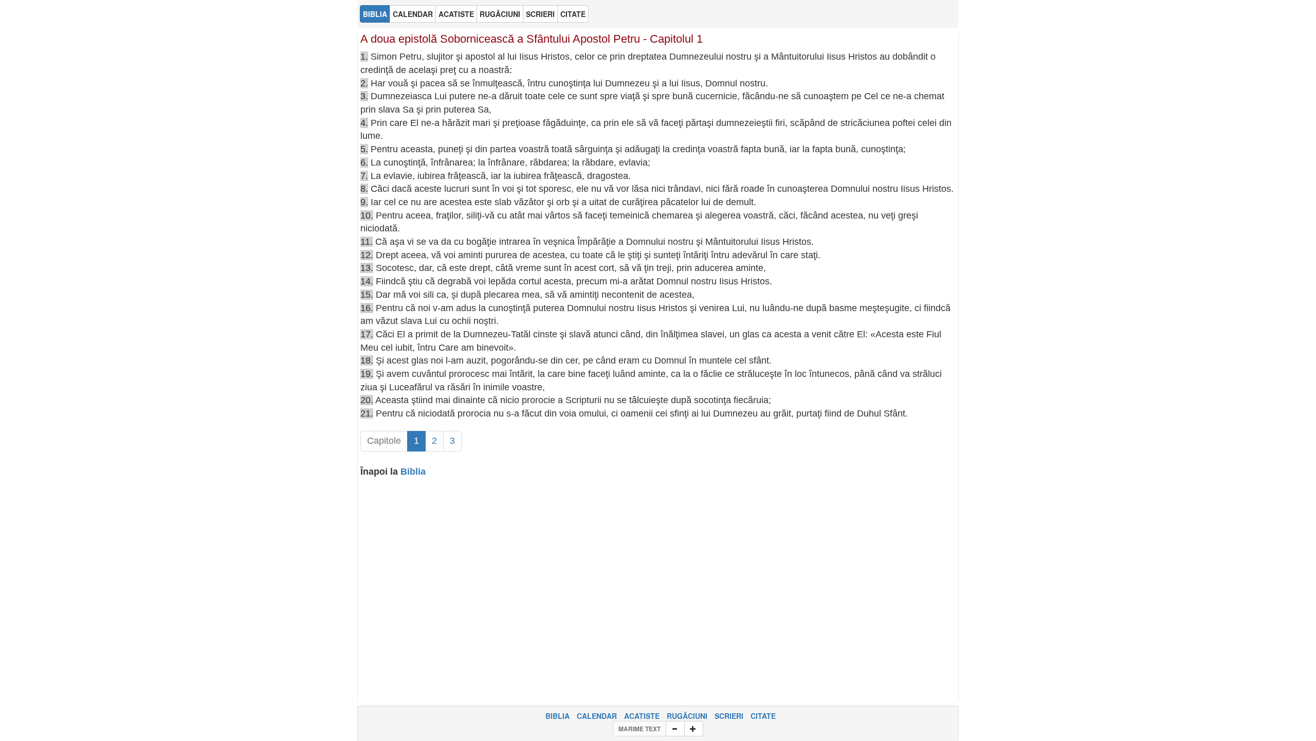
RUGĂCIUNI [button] (500, 14)
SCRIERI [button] (540, 14)
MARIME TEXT (639, 728)
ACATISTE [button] (456, 14)
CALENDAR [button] (413, 14)
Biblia (413, 471)
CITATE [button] (573, 14)
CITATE (763, 716)
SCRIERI (729, 716)
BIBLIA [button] (375, 14)
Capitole (384, 441)
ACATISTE (642, 716)
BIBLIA (557, 716)
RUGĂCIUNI (687, 716)
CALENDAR (597, 716)
